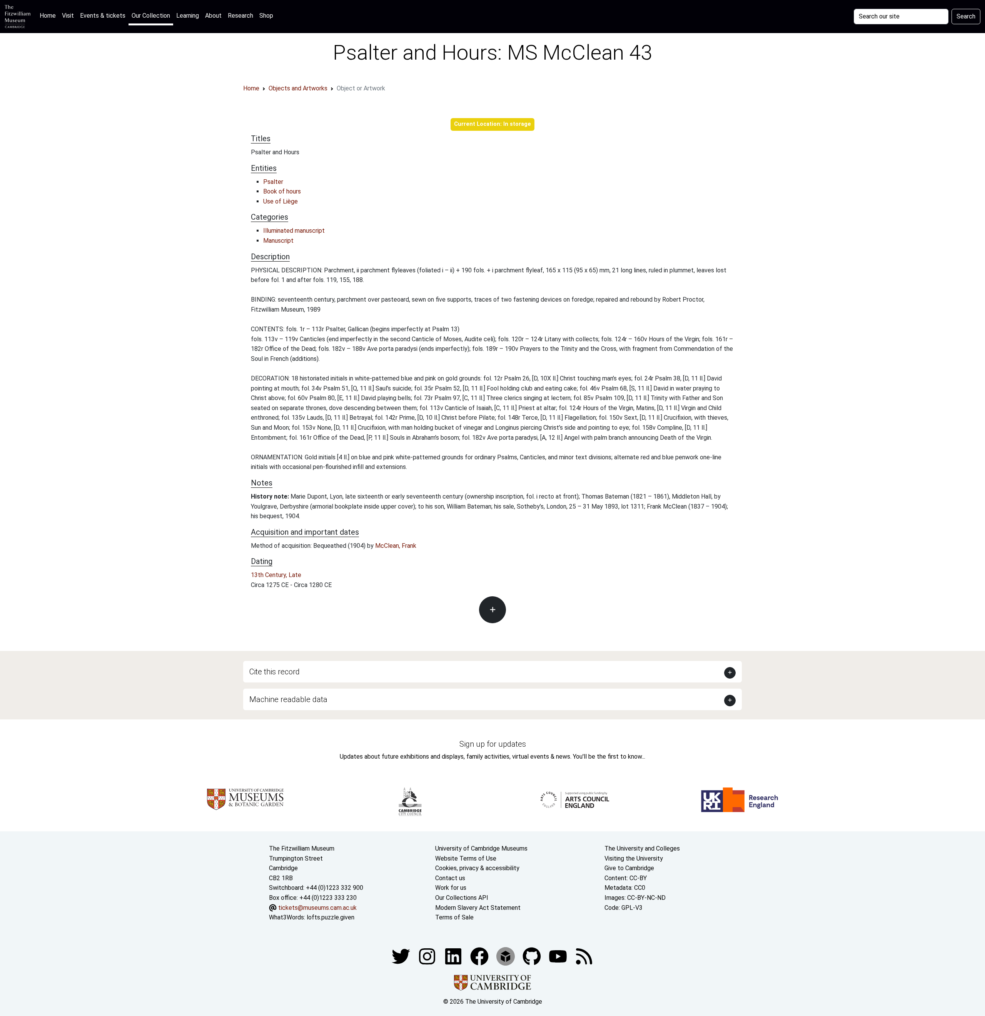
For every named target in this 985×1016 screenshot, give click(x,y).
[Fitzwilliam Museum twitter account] (402, 955)
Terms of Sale (454, 917)
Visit (68, 15)
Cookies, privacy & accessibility (477, 868)
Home (49, 15)
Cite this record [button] (274, 671)
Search (966, 16)
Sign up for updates (492, 744)
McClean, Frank (395, 545)
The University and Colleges (642, 848)
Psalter (273, 181)
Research (240, 15)
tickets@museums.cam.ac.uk (317, 907)
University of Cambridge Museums (481, 848)
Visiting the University (633, 858)
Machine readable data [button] (288, 699)
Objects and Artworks (298, 88)
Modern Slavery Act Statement (478, 907)
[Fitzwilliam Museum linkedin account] (480, 955)
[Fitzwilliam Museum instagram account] (428, 955)
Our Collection (151, 15)
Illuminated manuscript (294, 230)
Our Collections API (461, 897)
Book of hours (282, 191)
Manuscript (278, 240)
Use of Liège (280, 201)
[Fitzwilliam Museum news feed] (584, 955)
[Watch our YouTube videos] (559, 955)
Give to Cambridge (629, 868)
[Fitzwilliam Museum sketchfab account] (506, 955)
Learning (187, 15)
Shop (266, 15)
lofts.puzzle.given (330, 917)
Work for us (450, 887)
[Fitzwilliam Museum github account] (532, 955)
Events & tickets (102, 15)
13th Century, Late (276, 575)
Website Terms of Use (465, 858)
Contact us (450, 878)
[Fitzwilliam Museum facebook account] (454, 955)
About (213, 15)
